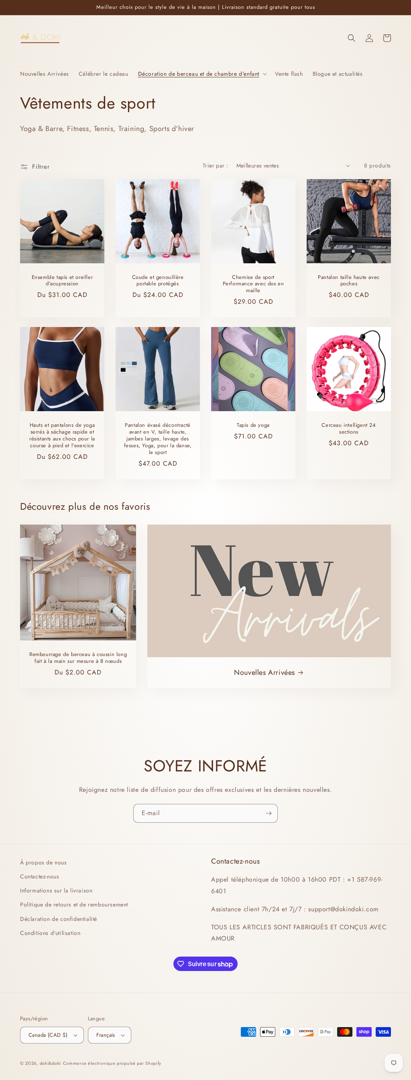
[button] (201, 73)
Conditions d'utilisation (50, 933)
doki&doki (50, 1063)
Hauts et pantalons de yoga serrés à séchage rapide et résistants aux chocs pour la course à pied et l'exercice (62, 435)
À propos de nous (43, 862)
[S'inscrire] (268, 813)
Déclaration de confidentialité (58, 919)
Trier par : (215, 165)
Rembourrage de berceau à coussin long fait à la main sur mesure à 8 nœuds (78, 658)
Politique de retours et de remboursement (74, 904)
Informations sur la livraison (56, 890)
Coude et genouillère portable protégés (158, 281)
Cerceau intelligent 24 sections (348, 429)
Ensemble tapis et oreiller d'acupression (62, 281)
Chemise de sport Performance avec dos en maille (253, 284)
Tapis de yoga (253, 425)
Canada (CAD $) (48, 1035)
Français (105, 1035)
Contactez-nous (39, 876)
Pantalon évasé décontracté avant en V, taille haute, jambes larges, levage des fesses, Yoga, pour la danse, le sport (158, 439)
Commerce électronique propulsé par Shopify (112, 1063)
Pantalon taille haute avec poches (349, 281)
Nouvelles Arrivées (264, 672)
